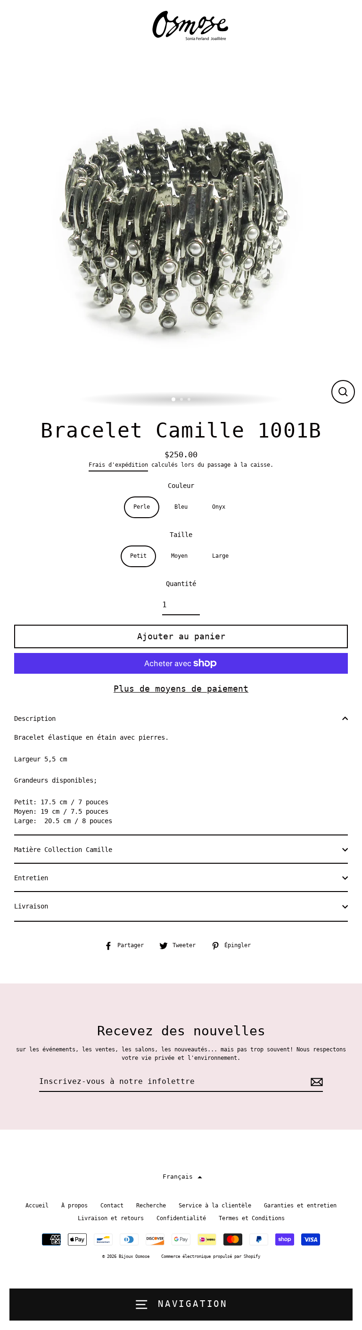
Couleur (181, 485)
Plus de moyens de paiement (181, 689)
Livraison (31, 906)
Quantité (181, 583)
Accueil (37, 1205)
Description (35, 718)
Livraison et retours (111, 1218)
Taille (181, 534)
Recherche (151, 1205)
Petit (138, 556)
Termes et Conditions (252, 1218)
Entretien (31, 878)
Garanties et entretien (300, 1205)
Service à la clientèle (215, 1205)
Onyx (218, 507)
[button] (181, 1177)
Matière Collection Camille (63, 849)
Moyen (179, 556)
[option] (181, 230)
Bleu (181, 507)
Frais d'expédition (118, 465)
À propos (74, 1205)
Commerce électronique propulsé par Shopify (210, 1256)
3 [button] (190, 400)
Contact (111, 1205)
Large (220, 556)
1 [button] (174, 399)
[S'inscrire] (315, 1082)
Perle (141, 507)
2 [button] (182, 400)
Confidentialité (181, 1218)
